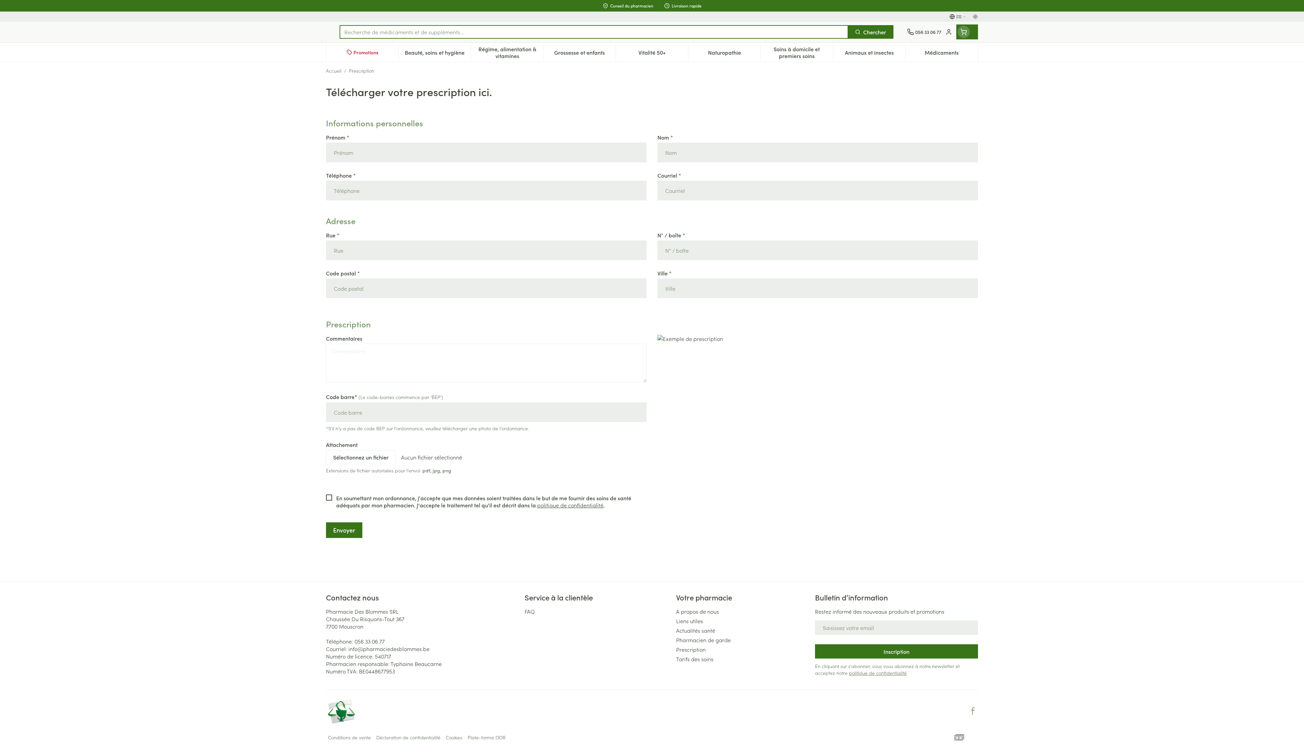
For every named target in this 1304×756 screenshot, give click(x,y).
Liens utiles (689, 621)
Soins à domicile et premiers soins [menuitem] (803, 52)
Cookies (454, 737)
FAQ (530, 611)
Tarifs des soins (694, 659)
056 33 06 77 (370, 641)
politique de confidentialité (570, 505)
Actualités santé (695, 630)
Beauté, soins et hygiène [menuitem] (438, 54)
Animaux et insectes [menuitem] (875, 54)
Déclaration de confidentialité (408, 737)
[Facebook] (973, 711)
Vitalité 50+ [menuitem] (663, 54)
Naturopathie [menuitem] (734, 54)
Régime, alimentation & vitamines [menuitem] (510, 52)
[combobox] (594, 32)
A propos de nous (697, 611)
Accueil (333, 70)
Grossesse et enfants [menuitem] (585, 54)
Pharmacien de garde (703, 640)
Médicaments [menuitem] (951, 54)
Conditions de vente (349, 737)
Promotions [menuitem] (366, 52)
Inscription (896, 651)
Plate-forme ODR (487, 737)
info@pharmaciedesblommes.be (389, 648)
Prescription (691, 649)
